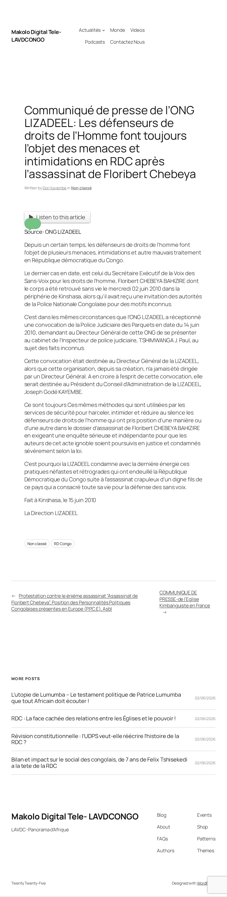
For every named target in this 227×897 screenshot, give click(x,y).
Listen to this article (60, 217)
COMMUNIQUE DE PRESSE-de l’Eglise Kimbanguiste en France (184, 599)
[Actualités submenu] (103, 29)
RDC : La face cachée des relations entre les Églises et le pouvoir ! (93, 718)
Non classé (81, 187)
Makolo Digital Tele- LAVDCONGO (36, 35)
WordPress (206, 883)
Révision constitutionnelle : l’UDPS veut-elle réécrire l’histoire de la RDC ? (95, 739)
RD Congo (62, 543)
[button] (32, 223)
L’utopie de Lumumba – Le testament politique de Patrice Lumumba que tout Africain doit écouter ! (96, 698)
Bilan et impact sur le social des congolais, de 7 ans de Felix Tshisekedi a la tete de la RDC (99, 763)
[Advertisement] (180, 35)
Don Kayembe (54, 187)
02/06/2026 (205, 697)
